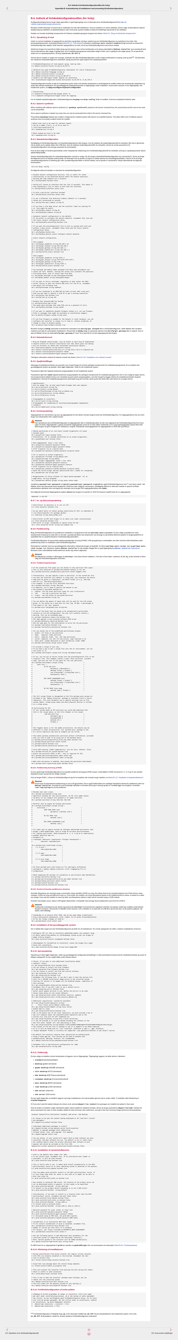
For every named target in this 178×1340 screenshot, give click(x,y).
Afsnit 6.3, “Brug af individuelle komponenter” (119, 33)
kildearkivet (127, 548)
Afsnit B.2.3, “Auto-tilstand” (73, 43)
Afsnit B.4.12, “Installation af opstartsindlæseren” (125, 777)
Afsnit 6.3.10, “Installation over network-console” (94, 357)
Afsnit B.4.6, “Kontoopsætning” (126, 1245)
